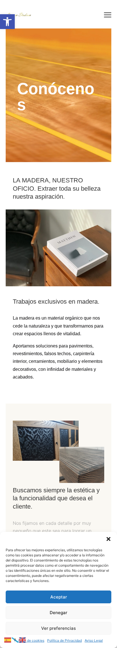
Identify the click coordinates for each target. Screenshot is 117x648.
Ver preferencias (58, 628)
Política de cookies (29, 640)
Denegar (58, 612)
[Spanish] (8, 639)
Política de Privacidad (64, 640)
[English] (22, 639)
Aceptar (58, 597)
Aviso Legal (94, 640)
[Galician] (15, 639)
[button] (7, 21)
